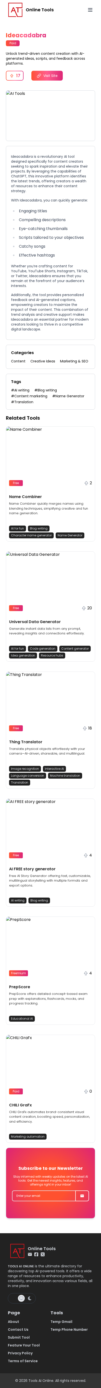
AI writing (18, 900)
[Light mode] (13, 1298)
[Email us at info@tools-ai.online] (30, 1254)
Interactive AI (54, 769)
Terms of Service (23, 1361)
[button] (50, 484)
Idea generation (23, 655)
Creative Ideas (42, 361)
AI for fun (17, 528)
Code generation (42, 648)
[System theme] (21, 1298)
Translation (19, 782)
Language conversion (27, 775)
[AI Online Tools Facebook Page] (36, 1254)
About (13, 1321)
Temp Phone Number (69, 1329)
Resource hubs (52, 655)
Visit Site (50, 75)
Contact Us (18, 1329)
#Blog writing (45, 390)
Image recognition (25, 769)
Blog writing (39, 528)
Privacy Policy (20, 1353)
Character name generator (31, 535)
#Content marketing (29, 396)
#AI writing (20, 390)
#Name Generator (68, 396)
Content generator (75, 648)
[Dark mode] (29, 1298)
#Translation (22, 402)
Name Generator (70, 535)
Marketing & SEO (74, 361)
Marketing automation (28, 1136)
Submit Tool (19, 1337)
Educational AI (22, 1018)
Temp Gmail (61, 1321)
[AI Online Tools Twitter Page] (42, 1254)
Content (18, 361)
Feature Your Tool (24, 1345)
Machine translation (65, 775)
